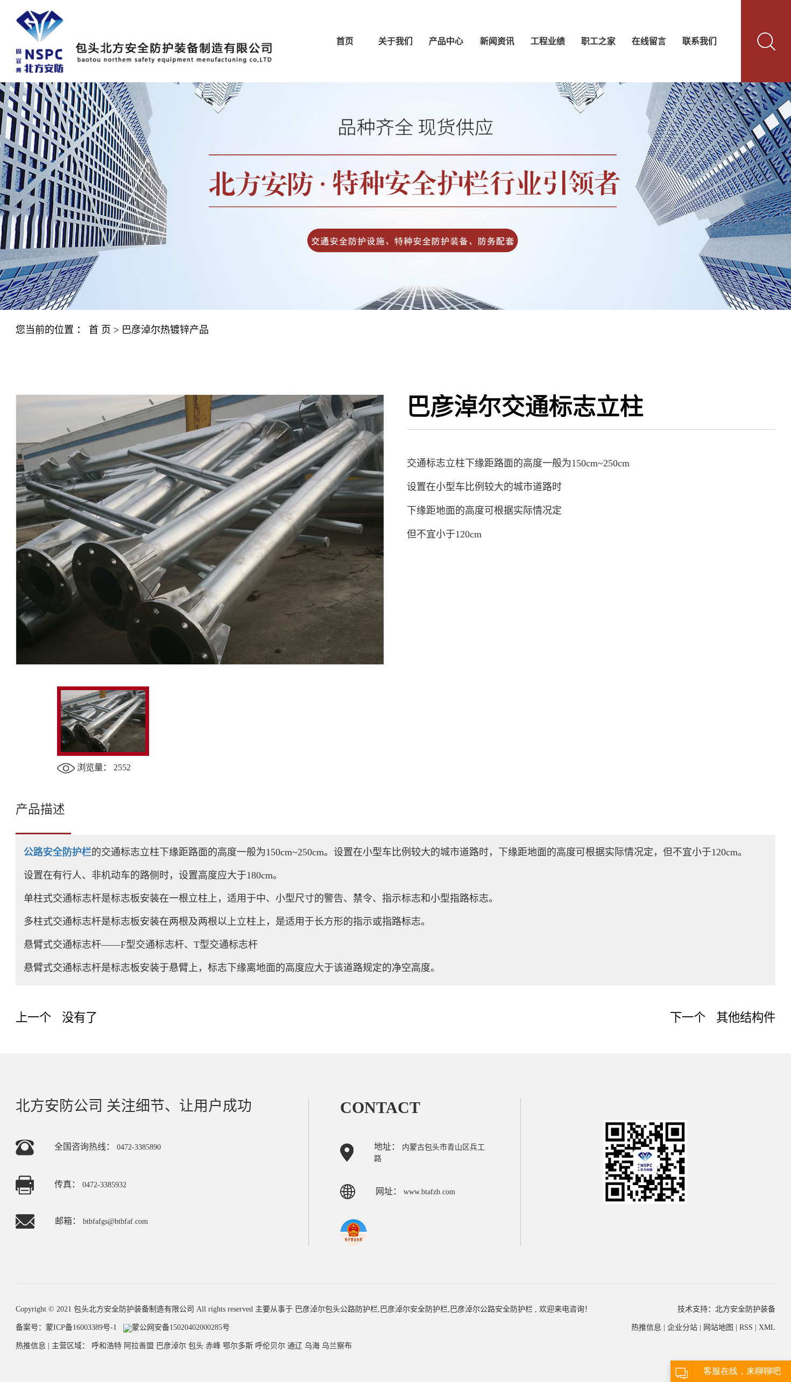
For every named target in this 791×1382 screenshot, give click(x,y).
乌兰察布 (337, 1346)
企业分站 (682, 1327)
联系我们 (699, 41)
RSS (746, 1327)
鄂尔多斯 (239, 1346)
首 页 (100, 329)
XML (767, 1327)
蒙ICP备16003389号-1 (81, 1327)
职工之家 (598, 41)
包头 (197, 1346)
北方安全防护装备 (745, 1309)
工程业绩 (548, 41)
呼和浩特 (107, 1346)
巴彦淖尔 (172, 1346)
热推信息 (31, 1346)
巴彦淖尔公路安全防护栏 (491, 1309)
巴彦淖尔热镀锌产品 (165, 329)
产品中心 (446, 41)
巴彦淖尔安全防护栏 (414, 1309)
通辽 (296, 1346)
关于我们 (395, 41)
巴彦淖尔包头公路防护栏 (336, 1309)
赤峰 (214, 1346)
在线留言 (649, 41)
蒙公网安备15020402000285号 (181, 1327)
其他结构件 (745, 1017)
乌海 (313, 1346)
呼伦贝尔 (271, 1346)
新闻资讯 (497, 41)
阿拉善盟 (140, 1346)
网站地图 (719, 1327)
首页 (345, 41)
